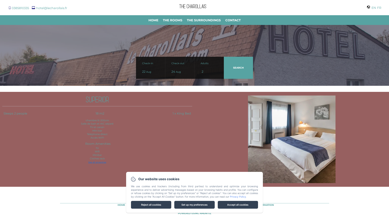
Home (153, 20)
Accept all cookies (237, 204)
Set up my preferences (194, 204)
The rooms (172, 20)
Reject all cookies (151, 204)
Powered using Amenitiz (194, 213)
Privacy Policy (238, 196)
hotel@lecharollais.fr (51, 8)
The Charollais (192, 6)
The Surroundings (204, 20)
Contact (233, 20)
